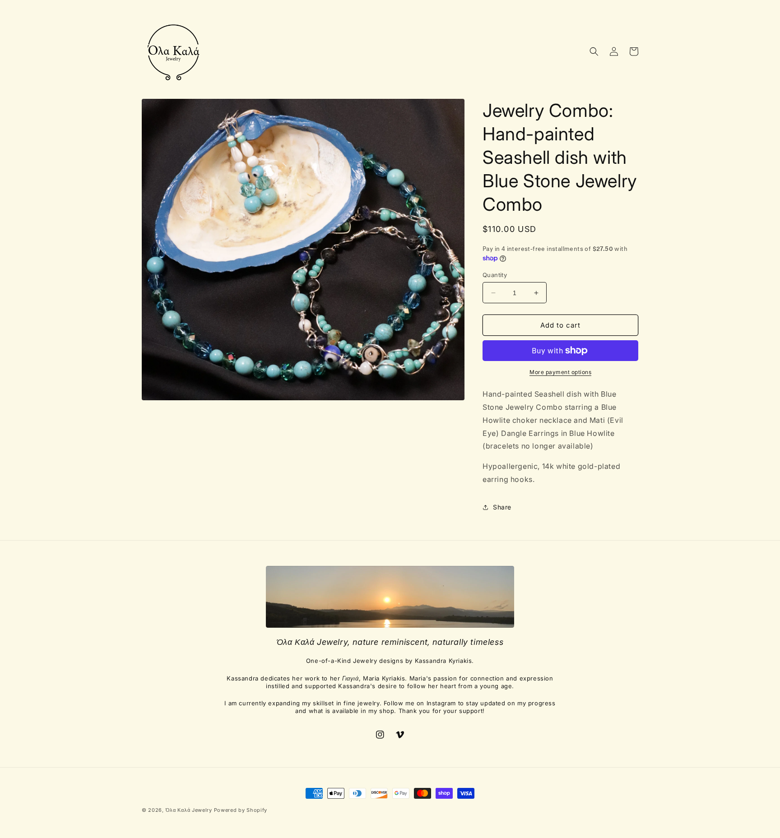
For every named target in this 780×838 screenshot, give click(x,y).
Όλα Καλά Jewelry (190, 810)
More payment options (560, 372)
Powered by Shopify (241, 810)
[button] (594, 51)
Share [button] (502, 507)
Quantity (495, 274)
